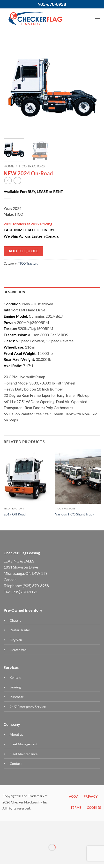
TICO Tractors (32, 166)
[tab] (52, 292)
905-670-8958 (52, 4)
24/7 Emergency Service (28, 707)
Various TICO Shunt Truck (74, 514)
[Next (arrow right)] (18, 855)
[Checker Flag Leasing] (35, 18)
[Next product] (8, 180)
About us (16, 734)
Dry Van (16, 640)
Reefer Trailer (20, 630)
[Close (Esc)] (4, 835)
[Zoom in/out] (18, 835)
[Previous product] (17, 180)
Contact (16, 763)
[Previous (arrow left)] (4, 855)
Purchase (17, 697)
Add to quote (23, 251)
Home (9, 166)
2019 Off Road (15, 514)
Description (14, 292)
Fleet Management (23, 744)
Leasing (15, 687)
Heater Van (18, 650)
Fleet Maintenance (23, 754)
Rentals (15, 677)
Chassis (15, 620)
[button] (97, 18)
